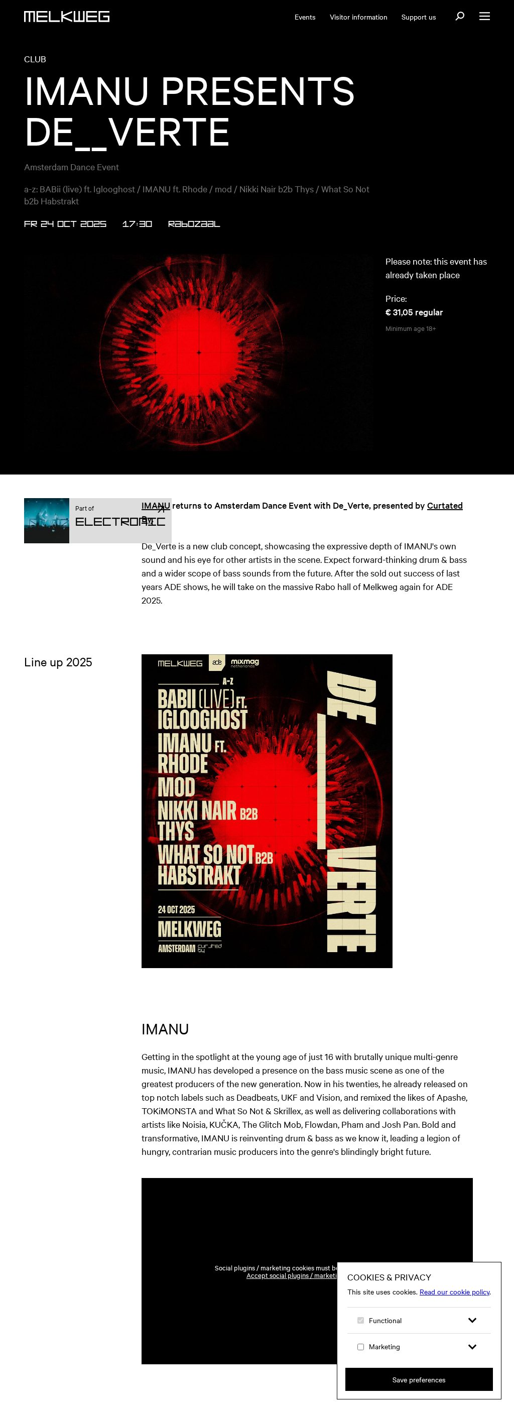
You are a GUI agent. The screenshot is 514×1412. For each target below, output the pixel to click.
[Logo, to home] (66, 16)
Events (305, 17)
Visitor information (359, 17)
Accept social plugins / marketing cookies (307, 1275)
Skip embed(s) (427, 1151)
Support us (419, 17)
